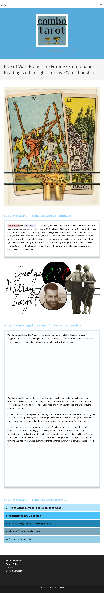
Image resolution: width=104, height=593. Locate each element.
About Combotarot (14, 560)
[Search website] (101, 5)
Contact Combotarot (15, 571)
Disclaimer (10, 567)
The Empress (29, 225)
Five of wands (13, 225)
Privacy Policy (12, 564)
